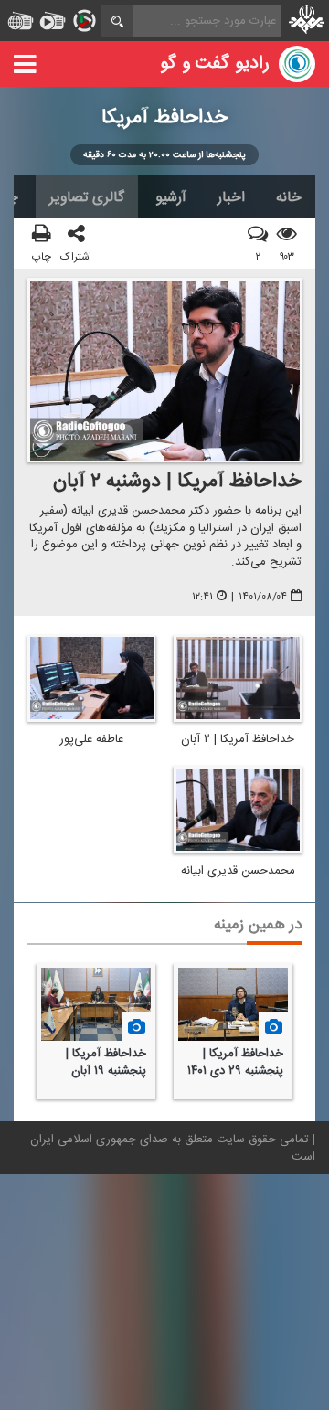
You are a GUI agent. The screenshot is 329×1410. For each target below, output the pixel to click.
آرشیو (170, 197)
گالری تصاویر (86, 197)
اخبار (231, 197)
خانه (289, 197)
